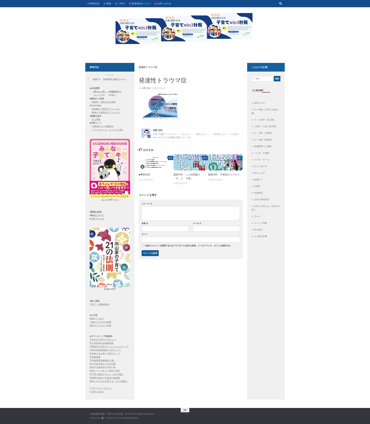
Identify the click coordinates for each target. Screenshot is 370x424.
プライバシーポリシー (102, 388)
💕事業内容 (93, 3)
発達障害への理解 (262, 146)
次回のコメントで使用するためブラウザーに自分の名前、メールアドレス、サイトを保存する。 (188, 245)
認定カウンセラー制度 (100, 325)
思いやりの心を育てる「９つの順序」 (110, 381)
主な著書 (96, 119)
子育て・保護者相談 (99, 304)
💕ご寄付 (120, 3)
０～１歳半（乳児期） (265, 119)
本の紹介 (258, 229)
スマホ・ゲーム (261, 159)
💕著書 (107, 3)
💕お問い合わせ (162, 3)
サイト (145, 234)
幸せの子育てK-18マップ (104, 339)
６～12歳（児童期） (263, 132)
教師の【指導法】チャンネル (106, 112)
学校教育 (258, 192)
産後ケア (258, 179)
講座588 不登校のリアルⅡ (224, 174)
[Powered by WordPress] (102, 418)
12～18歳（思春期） (263, 139)
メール (197, 223)
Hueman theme (130, 418)
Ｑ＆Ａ (257, 216)
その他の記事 (260, 236)
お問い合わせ (97, 391)
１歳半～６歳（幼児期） (266, 126)
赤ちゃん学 (259, 172)
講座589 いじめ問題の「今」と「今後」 (186, 176)
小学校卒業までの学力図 (104, 363)
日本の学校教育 (261, 199)
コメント (147, 203)
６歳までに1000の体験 (100, 321)
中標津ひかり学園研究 (102, 126)
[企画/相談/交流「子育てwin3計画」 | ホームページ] (171, 29)
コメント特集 (260, 222)
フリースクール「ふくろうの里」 (108, 129)
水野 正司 (146, 88)
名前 (145, 223)
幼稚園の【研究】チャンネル (106, 108)
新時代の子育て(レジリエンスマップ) (110, 346)
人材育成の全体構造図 (102, 343)
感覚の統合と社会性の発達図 (106, 377)
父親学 (257, 186)
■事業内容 (144, 174)
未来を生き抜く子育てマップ (106, 353)
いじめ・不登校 (261, 152)
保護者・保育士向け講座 (104, 102)
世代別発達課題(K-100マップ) (106, 350)
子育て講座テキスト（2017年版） (108, 374)
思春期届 (96, 356)
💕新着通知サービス (139, 3)
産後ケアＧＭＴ (97, 318)
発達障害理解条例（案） (104, 360)
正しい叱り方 (260, 166)
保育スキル (259, 102)
